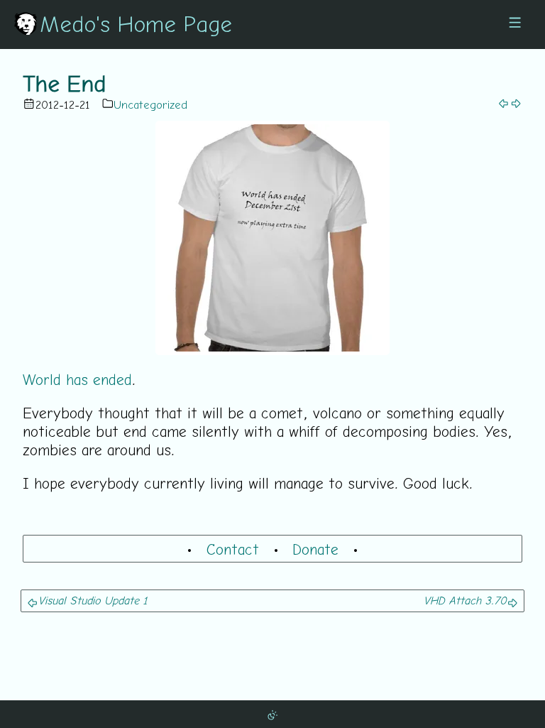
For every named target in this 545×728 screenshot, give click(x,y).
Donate (315, 549)
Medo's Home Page (136, 23)
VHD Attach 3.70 (465, 600)
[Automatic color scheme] (272, 714)
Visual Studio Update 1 (93, 600)
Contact (233, 549)
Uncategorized (150, 104)
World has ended (77, 379)
